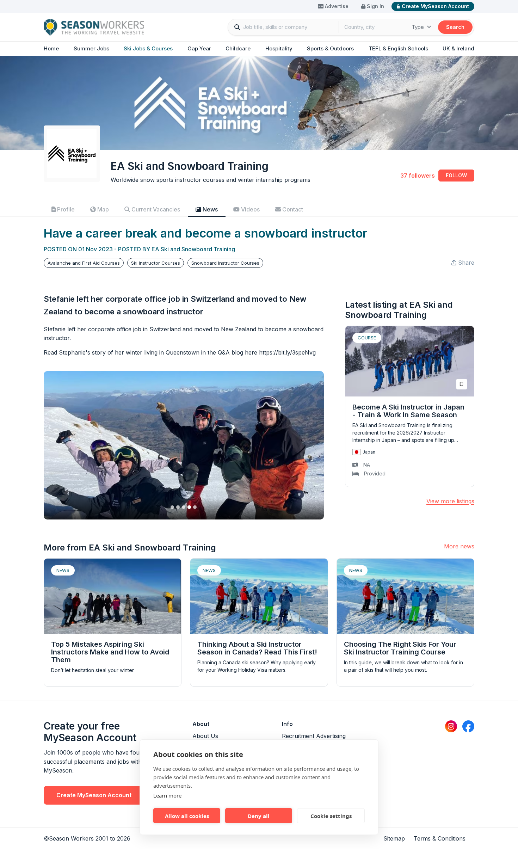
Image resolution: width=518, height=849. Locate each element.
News (209, 209)
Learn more (167, 795)
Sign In (374, 6)
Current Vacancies (155, 209)
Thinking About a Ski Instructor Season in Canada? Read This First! (257, 648)
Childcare (238, 48)
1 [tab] (172, 507)
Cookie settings (331, 815)
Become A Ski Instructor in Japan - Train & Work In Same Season (408, 411)
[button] (462, 262)
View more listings (450, 501)
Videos (250, 209)
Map (102, 209)
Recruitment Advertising (314, 735)
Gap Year (199, 48)
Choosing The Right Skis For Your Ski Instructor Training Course (400, 648)
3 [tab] (183, 507)
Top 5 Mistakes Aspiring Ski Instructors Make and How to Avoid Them (110, 652)
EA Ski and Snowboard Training (193, 249)
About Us (205, 735)
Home (51, 48)
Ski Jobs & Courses (148, 48)
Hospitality (278, 48)
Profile (65, 209)
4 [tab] (189, 507)
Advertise (336, 6)
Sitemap (394, 838)
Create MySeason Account (435, 6)
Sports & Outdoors (330, 48)
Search (455, 27)
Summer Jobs (91, 48)
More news (459, 546)
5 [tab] (195, 507)
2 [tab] (178, 507)
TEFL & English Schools (398, 48)
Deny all (259, 815)
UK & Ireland (458, 48)
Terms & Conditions (439, 838)
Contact (292, 209)
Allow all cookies (187, 815)
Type (418, 27)
